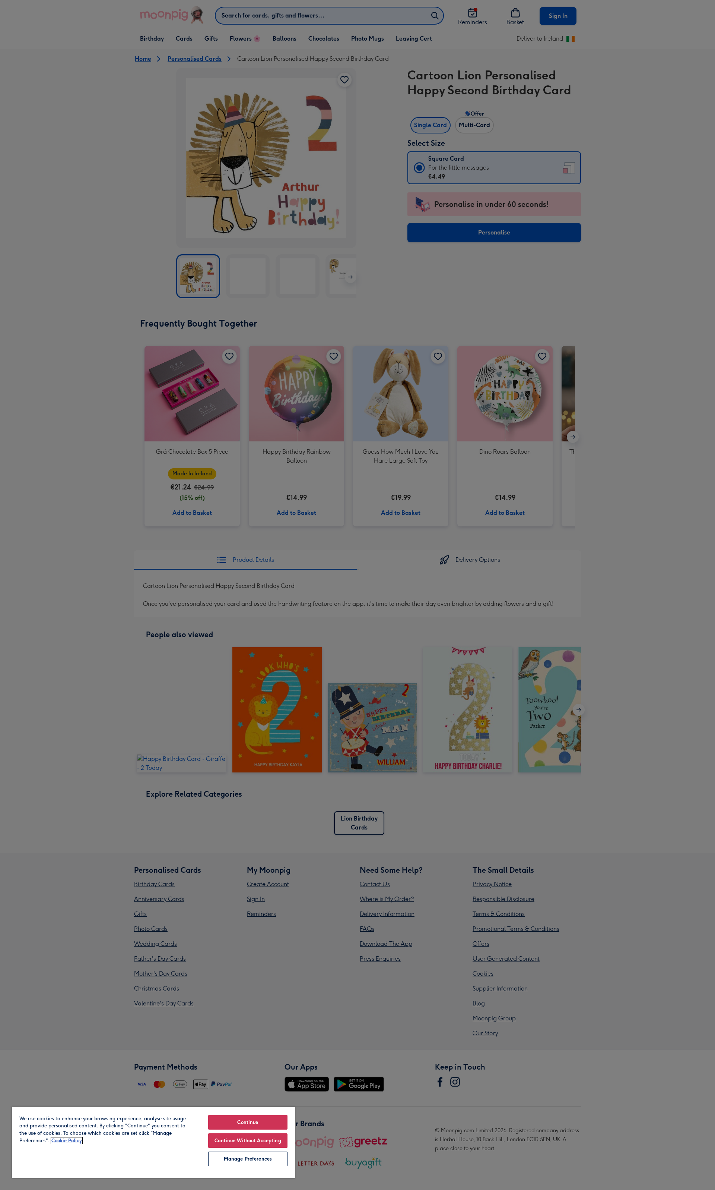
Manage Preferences (248, 1159)
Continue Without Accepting (247, 1140)
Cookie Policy (66, 1140)
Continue (247, 1122)
